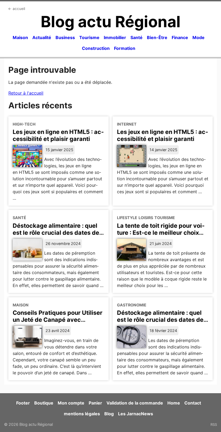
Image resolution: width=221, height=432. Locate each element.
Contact (192, 403)
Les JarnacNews (135, 413)
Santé (136, 37)
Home (173, 403)
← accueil (16, 8)
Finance (180, 37)
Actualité (41, 37)
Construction (96, 48)
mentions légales (82, 413)
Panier (95, 403)
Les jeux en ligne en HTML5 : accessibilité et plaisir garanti (58, 135)
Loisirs (146, 217)
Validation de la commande (134, 403)
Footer (23, 403)
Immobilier (115, 37)
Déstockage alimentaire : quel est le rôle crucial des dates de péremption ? (56, 232)
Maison (20, 37)
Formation (124, 48)
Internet (127, 124)
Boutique (43, 403)
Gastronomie (131, 305)
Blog (109, 413)
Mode (198, 37)
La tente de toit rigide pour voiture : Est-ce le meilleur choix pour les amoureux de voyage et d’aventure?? (162, 236)
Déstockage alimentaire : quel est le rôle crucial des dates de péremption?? (160, 319)
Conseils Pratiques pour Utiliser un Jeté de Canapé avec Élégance (57, 319)
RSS (213, 424)
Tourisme (89, 37)
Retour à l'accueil (25, 93)
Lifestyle (127, 217)
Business (65, 37)
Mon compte (71, 403)
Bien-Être (157, 37)
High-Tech (24, 124)
